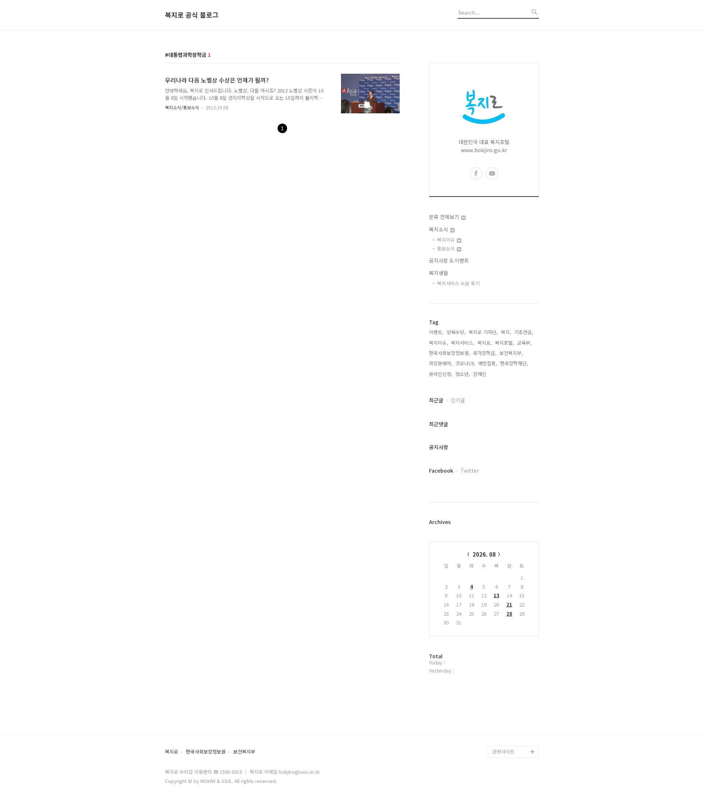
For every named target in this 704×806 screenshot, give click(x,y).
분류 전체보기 (445, 216)
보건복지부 (244, 752)
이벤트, (436, 332)
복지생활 (438, 272)
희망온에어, (440, 363)
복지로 (171, 752)
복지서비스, (462, 342)
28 (509, 613)
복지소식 (439, 229)
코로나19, (465, 363)
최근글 (436, 400)
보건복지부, (511, 352)
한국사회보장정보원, (449, 352)
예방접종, (487, 363)
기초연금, (523, 332)
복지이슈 (446, 239)
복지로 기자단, (483, 332)
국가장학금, (484, 352)
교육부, (524, 342)
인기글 (458, 400)
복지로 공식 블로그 (192, 15)
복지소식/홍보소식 (182, 107)
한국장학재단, (514, 363)
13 (496, 595)
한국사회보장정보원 (205, 752)
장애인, (480, 373)
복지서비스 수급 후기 (458, 283)
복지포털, (504, 342)
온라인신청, (440, 373)
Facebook (441, 470)
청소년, (462, 373)
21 (509, 604)
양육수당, (456, 332)
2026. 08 (484, 554)
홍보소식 (446, 248)
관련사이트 (503, 751)
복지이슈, (438, 342)
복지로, (484, 342)
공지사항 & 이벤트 (449, 260)
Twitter (470, 470)
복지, (506, 332)
